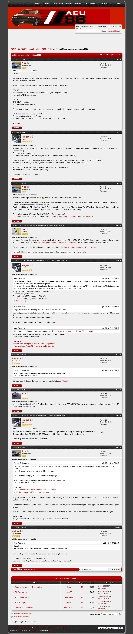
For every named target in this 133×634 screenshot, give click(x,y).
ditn (105, 603)
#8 (120, 415)
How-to (68, 4)
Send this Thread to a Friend (23, 613)
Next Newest (29, 569)
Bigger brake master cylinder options (28, 587)
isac (61, 225)
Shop (54, 4)
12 (82, 597)
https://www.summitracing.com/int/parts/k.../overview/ (56, 242)
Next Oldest (17, 569)
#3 (120, 183)
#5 (120, 260)
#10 (120, 527)
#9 (120, 447)
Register (79, 28)
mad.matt (16, 358)
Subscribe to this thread (21, 616)
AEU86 (20, 627)
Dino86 (68, 603)
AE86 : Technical (48, 49)
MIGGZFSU (68, 608)
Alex (24, 63)
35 (82, 608)
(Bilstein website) (19, 301)
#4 (120, 225)
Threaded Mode (105, 55)
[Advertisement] (58, 39)
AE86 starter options (22, 597)
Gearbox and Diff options (24, 608)
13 (82, 603)
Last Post (101, 588)
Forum (46, 4)
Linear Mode (116, 55)
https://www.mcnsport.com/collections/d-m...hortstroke (73, 216)
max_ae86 (69, 597)
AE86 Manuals (92, 4)
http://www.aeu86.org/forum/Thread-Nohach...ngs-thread (34, 344)
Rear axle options (21, 603)
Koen (69, 587)
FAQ (61, 4)
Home (37, 4)
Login (91, 26)
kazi (24, 393)
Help (118, 4)
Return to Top (27, 627)
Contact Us (13, 627)
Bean (106, 593)
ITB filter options (21, 592)
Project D (26, 137)
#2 (120, 132)
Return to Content (38, 627)
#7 (120, 390)
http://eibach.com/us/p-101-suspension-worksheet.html (33, 346)
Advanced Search (114, 31)
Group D (65, 381)
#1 (120, 59)
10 (82, 587)
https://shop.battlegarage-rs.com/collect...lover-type (77, 247)
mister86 (68, 592)
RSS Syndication (64, 627)
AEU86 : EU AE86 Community (23, 49)
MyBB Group (35, 630)
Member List (107, 4)
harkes (106, 598)
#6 (120, 355)
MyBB (19, 630)
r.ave (105, 588)
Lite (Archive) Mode (51, 627)
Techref (79, 4)
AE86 (38, 49)
